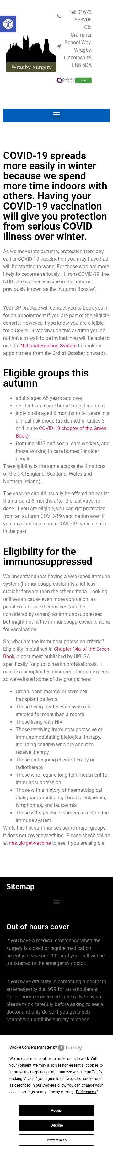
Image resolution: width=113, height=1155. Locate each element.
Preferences (57, 1140)
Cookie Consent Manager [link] (30, 1047)
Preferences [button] (86, 1092)
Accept (56, 1110)
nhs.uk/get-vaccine (30, 843)
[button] (56, 114)
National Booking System (48, 346)
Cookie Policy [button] (53, 1085)
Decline (57, 1125)
